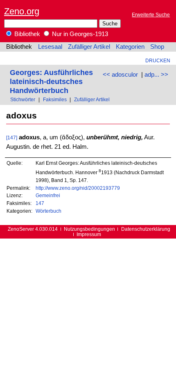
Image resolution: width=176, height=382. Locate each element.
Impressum (89, 234)
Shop (157, 46)
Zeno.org (21, 11)
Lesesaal (50, 46)
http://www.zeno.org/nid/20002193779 (78, 188)
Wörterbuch (48, 211)
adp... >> (156, 74)
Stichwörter (22, 99)
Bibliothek (26, 34)
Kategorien (130, 46)
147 (40, 203)
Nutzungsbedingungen (89, 229)
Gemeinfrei (48, 195)
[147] (11, 137)
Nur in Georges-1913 (79, 34)
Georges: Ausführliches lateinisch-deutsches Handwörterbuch (51, 81)
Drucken (157, 60)
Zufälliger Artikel (89, 46)
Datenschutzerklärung (145, 229)
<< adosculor (120, 74)
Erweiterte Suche (151, 14)
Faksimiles (55, 99)
